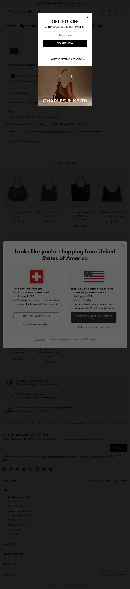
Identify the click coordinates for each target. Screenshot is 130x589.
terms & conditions (74, 59)
